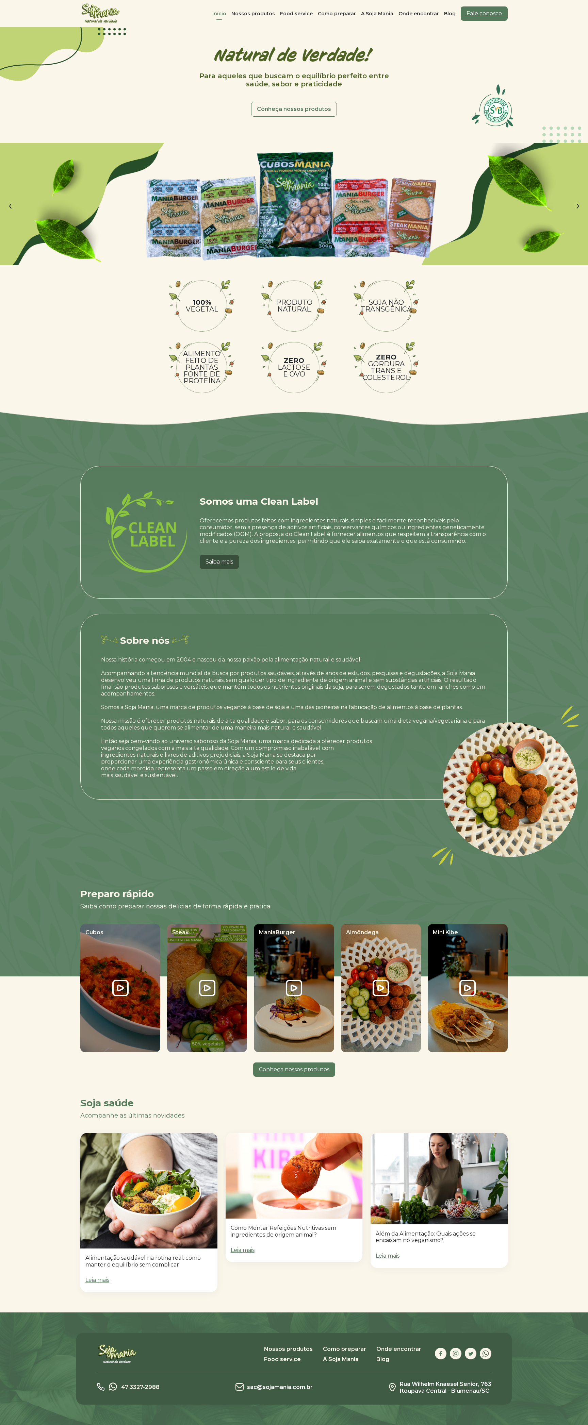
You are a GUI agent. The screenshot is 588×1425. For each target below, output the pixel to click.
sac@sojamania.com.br (280, 1387)
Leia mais (97, 1280)
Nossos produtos (253, 14)
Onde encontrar (418, 14)
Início (219, 14)
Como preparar (337, 14)
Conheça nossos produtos (294, 109)
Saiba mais (219, 561)
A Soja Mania (377, 14)
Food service (296, 14)
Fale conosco (484, 13)
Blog (450, 14)
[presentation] (10, 205)
